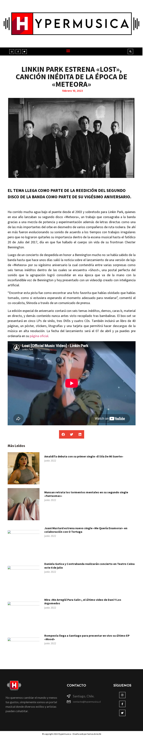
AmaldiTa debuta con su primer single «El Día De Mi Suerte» (83, 456)
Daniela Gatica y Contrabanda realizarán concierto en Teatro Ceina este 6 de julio (89, 565)
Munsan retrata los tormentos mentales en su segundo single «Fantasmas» (86, 494)
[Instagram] (11, 51)
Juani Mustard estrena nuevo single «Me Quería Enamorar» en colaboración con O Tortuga (85, 530)
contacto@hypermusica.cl (87, 701)
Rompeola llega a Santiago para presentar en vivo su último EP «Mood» (87, 637)
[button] (68, 50)
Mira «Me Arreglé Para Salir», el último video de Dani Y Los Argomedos (82, 601)
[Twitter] (24, 51)
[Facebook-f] (18, 51)
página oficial (38, 336)
